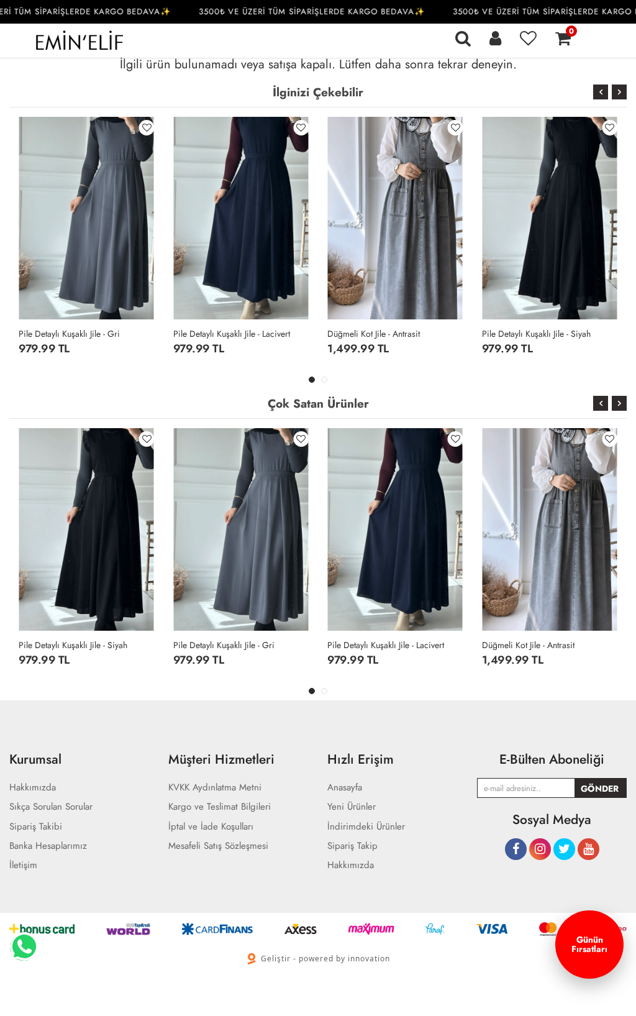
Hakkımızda (350, 865)
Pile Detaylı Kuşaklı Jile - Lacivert (231, 333)
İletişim (23, 865)
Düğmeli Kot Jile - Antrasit (373, 333)
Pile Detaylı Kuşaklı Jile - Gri (69, 333)
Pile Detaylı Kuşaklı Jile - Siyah (536, 333)
